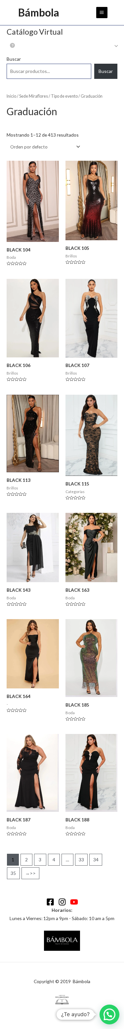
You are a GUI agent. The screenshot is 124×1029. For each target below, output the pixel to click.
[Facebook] (50, 902)
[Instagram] (62, 902)
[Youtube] (74, 902)
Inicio (11, 96)
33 (81, 859)
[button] (109, 1014)
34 (96, 859)
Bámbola (38, 12)
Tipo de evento (64, 96)
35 (13, 873)
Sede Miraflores (33, 96)
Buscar (14, 59)
